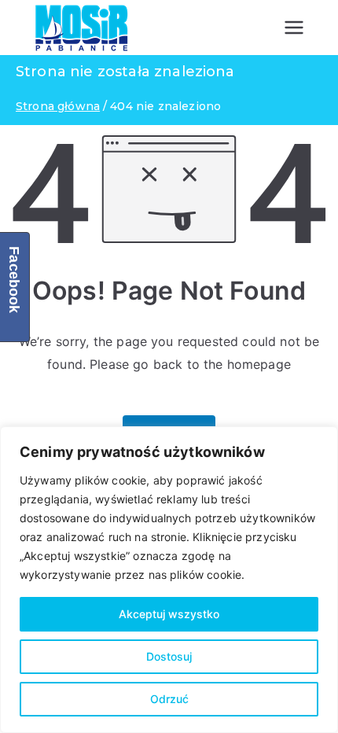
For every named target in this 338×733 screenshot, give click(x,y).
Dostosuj (169, 656)
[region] (169, 579)
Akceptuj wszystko (169, 614)
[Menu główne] (294, 28)
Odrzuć (169, 698)
